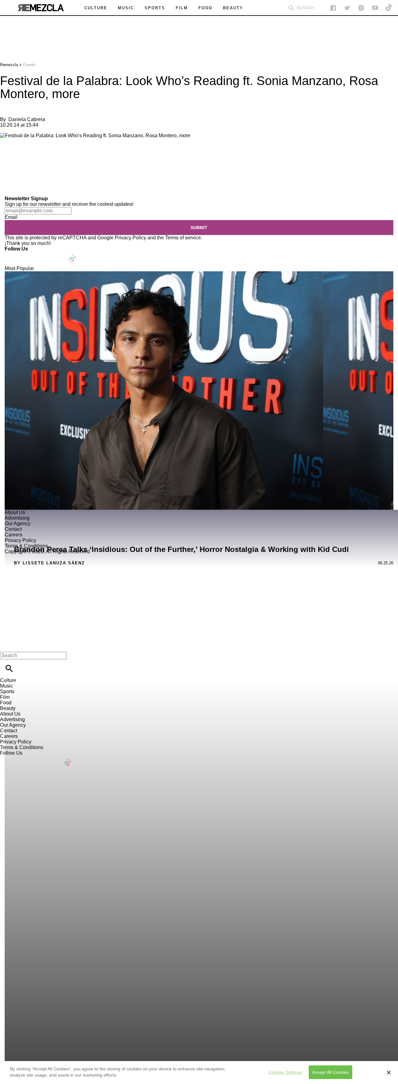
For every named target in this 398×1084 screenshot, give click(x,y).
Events (29, 64)
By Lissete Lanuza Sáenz (49, 563)
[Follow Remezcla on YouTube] (375, 8)
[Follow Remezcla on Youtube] (58, 254)
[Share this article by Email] (53, 156)
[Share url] (7, 189)
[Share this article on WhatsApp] (7, 156)
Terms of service (183, 237)
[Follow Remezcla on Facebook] (333, 8)
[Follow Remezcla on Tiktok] (73, 254)
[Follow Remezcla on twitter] (347, 8)
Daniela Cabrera (26, 119)
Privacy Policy (130, 237)
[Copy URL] (14, 175)
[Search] (291, 8)
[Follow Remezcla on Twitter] (27, 254)
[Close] (389, 1072)
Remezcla (9, 64)
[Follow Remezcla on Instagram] (361, 8)
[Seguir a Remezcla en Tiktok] (389, 8)
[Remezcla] (41, 7)
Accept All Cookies (330, 1072)
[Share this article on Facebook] (22, 156)
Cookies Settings (285, 1072)
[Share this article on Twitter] (38, 156)
